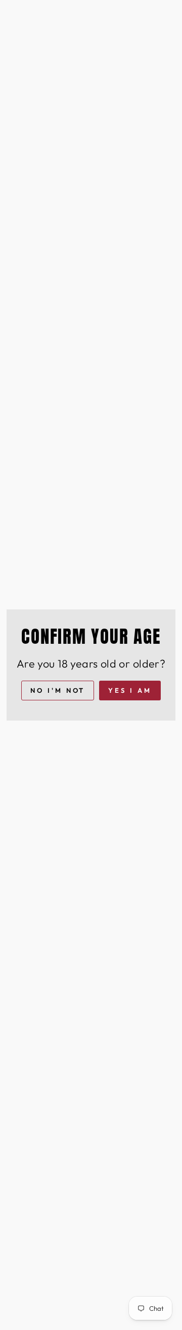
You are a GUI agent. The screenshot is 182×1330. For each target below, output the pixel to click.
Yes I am (129, 690)
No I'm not (57, 690)
